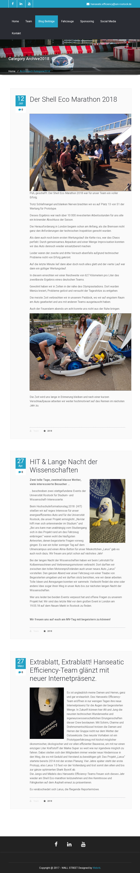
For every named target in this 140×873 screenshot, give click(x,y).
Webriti (96, 867)
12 (20, 100)
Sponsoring (87, 21)
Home (15, 21)
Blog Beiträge (46, 21)
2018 (49, 431)
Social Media (108, 21)
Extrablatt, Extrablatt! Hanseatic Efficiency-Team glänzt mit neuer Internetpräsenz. (77, 670)
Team (28, 21)
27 (20, 462)
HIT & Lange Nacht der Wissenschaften (63, 466)
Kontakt (16, 33)
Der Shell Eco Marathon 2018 (73, 99)
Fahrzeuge (67, 21)
